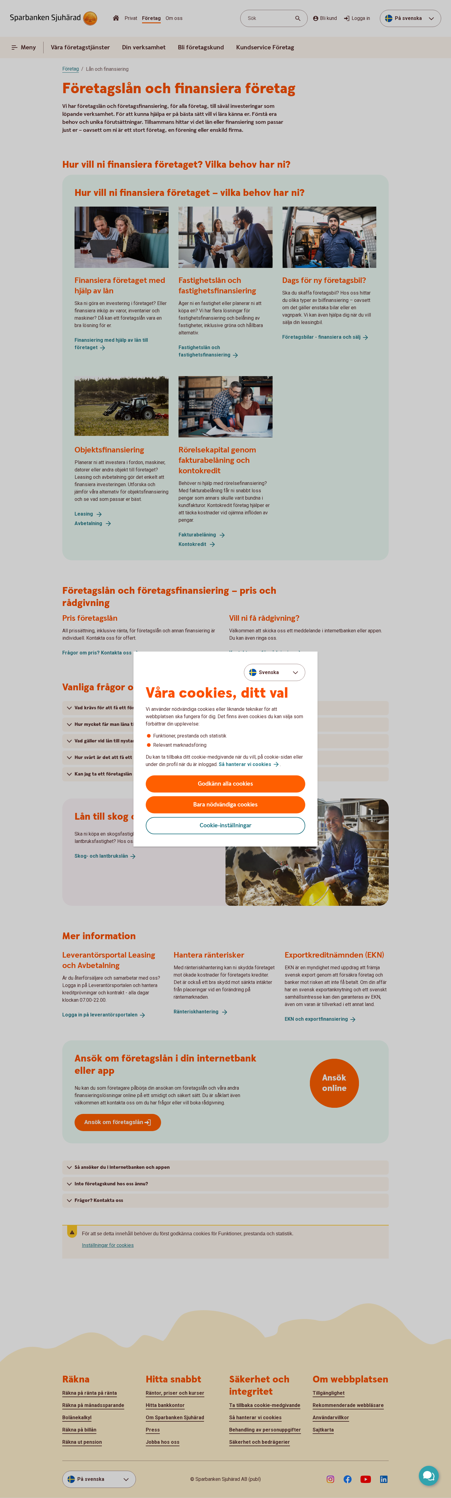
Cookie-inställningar (226, 825)
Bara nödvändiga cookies (225, 805)
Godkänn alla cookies (225, 784)
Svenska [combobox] (269, 672)
